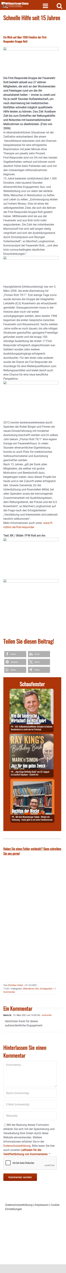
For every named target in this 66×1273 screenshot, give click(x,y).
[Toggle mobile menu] (46, 6)
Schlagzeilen (46, 988)
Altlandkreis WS (31, 988)
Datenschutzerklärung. (17, 1145)
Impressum (42, 1205)
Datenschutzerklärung (19, 1205)
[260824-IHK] (32, 690)
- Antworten (46, 1015)
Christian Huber (15, 985)
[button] (15, 654)
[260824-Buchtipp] (32, 781)
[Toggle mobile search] (59, 6)
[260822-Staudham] (32, 736)
